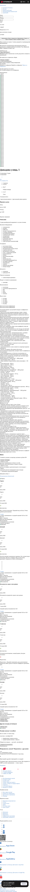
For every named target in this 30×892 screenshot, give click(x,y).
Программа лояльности (8, 817)
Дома (4, 804)
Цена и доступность (5, 52)
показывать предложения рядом (10, 471)
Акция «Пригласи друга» (9, 782)
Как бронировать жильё (9, 778)
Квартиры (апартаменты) (9, 800)
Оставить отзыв (4, 721)
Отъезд (1, 18)
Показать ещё (4, 719)
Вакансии (5, 813)
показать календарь (5, 460)
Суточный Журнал (7, 786)
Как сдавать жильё (7, 792)
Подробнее (2, 765)
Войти (23, 1)
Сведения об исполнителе (6, 744)
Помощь (5, 796)
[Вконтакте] (4, 829)
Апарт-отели (6, 803)
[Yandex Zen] (4, 833)
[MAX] (4, 827)
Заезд (1, 15)
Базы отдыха (6, 807)
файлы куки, (11, 882)
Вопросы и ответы (7, 787)
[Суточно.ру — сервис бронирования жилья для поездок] (6, 2)
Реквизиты (5, 814)
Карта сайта (3, 888)
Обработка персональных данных (8, 891)
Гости (1, 20)
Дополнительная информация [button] (7, 306)
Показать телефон (5, 59)
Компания (5, 812)
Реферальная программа (9, 816)
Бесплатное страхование (9, 794)
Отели (4, 802)
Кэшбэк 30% (6, 781)
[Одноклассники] (4, 825)
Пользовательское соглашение (7, 890)
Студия (2, 514)
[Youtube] (4, 831)
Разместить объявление (8, 793)
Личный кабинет (7, 771)
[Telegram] (4, 823)
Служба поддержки (8, 772)
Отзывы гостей (6, 779)
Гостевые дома (6, 806)
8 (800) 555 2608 (7, 773)
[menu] (28, 2)
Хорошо (24, 883)
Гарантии (5, 784)
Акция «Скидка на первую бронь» (11, 783)
